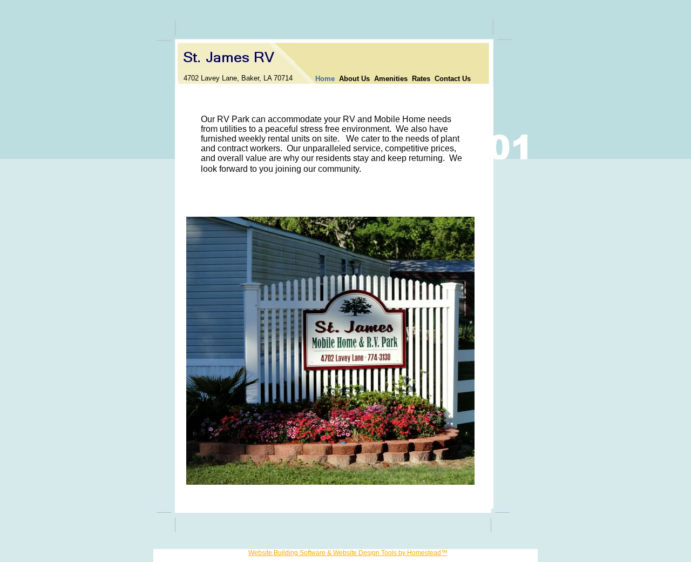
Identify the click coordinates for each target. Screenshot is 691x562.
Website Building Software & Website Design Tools (322, 553)
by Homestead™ (422, 553)
